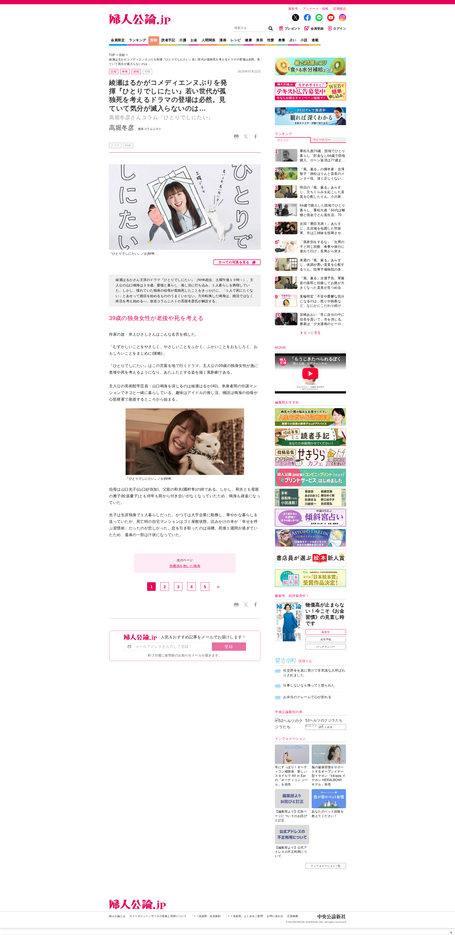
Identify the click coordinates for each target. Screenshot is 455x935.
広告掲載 (292, 916)
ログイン (339, 28)
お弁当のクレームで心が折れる (307, 697)
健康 (248, 40)
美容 (259, 40)
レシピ (236, 40)
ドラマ (115, 145)
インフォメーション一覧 (326, 865)
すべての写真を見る (234, 262)
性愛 (270, 40)
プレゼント (293, 28)
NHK (128, 145)
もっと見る (312, 332)
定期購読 (339, 8)
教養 (281, 40)
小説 (303, 40)
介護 (182, 40)
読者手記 (168, 40)
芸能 (153, 40)
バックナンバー (325, 646)
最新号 (293, 8)
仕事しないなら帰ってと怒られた (309, 685)
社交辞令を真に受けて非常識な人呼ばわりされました (314, 673)
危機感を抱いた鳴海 (184, 566)
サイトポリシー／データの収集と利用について (158, 916)
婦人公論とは (117, 916)
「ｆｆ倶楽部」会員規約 (206, 916)
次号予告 (325, 639)
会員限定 (118, 40)
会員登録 (317, 28)
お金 (194, 40)
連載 (315, 40)
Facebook (255, 136)
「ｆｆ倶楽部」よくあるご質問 (244, 916)
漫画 (222, 40)
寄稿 (147, 71)
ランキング (137, 40)
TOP (112, 55)
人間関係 (208, 40)
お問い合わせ (275, 916)
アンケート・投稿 (315, 8)
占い (293, 40)
